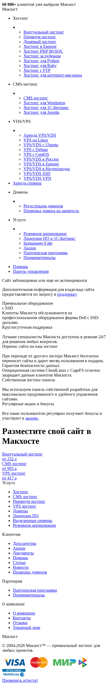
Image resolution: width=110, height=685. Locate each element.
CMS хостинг (35, 98)
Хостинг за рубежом (42, 56)
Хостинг (20, 492)
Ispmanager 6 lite (37, 243)
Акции (29, 248)
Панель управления (31, 271)
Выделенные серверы (32, 520)
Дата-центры (24, 543)
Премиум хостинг (39, 37)
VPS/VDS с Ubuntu (40, 145)
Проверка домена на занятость (51, 210)
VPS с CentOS (36, 154)
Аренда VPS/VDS (39, 135)
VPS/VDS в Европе (41, 164)
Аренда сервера (27, 183)
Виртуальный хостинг (43, 32)
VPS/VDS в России (41, 159)
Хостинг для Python (41, 61)
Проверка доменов (30, 572)
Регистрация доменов (43, 206)
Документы (23, 553)
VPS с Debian (35, 149)
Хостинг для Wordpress (44, 103)
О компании (24, 613)
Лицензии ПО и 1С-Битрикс (49, 238)
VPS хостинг (24, 506)
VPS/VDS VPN (37, 178)
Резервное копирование (45, 233)
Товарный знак (26, 627)
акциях (31, 418)
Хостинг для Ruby (40, 65)
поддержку (67, 294)
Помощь (20, 266)
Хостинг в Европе (40, 46)
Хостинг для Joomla (41, 112)
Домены (20, 511)
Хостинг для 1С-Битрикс (46, 107)
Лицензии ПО (26, 515)
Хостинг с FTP (36, 70)
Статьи (19, 562)
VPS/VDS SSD (36, 173)
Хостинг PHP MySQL (43, 51)
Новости (21, 567)
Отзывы (20, 622)
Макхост (10, 9)
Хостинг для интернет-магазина (52, 75)
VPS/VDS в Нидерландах (46, 168)
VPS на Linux (35, 140)
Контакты (22, 618)
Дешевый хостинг (39, 41)
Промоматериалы (39, 257)
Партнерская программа (45, 252)
